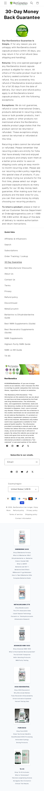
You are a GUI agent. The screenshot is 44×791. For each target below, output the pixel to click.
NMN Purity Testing (22, 660)
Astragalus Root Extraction (22, 781)
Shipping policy (31, 514)
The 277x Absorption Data (22, 610)
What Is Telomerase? (22, 775)
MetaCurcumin (12, 309)
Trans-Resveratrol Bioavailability (22, 696)
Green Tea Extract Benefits (22, 734)
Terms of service (16, 514)
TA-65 (7, 356)
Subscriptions (11, 250)
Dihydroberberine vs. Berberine (22, 558)
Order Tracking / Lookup (16, 256)
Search (8, 245)
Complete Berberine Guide (22, 578)
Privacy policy (32, 510)
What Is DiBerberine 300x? (22, 555)
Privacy (8, 291)
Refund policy (11, 297)
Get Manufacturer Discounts (18, 268)
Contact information (23, 518)
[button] (5, 3)
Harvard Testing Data (22, 701)
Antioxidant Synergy (22, 739)
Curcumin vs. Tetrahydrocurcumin (22, 616)
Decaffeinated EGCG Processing (22, 737)
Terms (8, 285)
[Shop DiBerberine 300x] (22, 538)
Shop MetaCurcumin (22, 608)
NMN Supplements (14, 338)
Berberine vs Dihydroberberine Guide (19, 316)
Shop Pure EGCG (22, 731)
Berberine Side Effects (22, 569)
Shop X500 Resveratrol (22, 690)
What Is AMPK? (22, 564)
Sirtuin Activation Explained (22, 698)
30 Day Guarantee (13, 262)
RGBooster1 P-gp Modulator (22, 572)
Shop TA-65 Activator (22, 772)
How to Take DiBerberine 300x (22, 575)
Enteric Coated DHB (22, 561)
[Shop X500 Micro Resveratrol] (22, 676)
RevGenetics (18, 507)
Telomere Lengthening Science (22, 778)
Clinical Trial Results (22, 783)
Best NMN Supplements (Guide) (20, 323)
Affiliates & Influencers (16, 239)
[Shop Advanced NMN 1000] (22, 635)
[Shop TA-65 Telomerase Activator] (22, 758)
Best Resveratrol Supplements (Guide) (19, 331)
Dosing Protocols (22, 742)
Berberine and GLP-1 (22, 567)
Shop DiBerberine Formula (22, 552)
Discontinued (11, 303)
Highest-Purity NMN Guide (17, 344)
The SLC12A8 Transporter (22, 654)
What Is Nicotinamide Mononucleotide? (22, 652)
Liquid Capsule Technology (22, 613)
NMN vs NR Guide (13, 350)
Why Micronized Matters (22, 693)
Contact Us (10, 280)
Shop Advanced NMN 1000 (22, 649)
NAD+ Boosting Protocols (22, 657)
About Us (9, 274)
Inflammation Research (22, 619)
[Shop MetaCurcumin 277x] (22, 594)
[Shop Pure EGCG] (22, 717)
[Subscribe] (36, 462)
